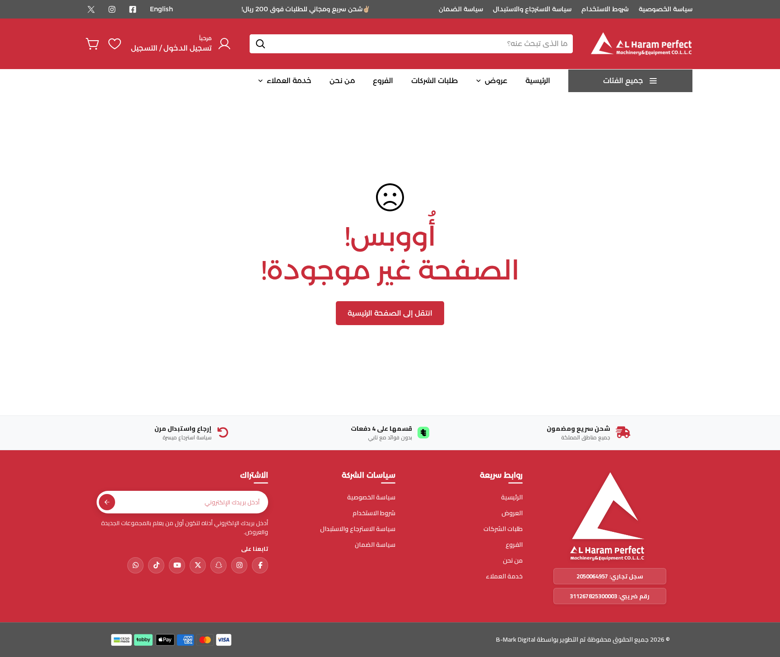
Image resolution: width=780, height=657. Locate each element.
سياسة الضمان (461, 9)
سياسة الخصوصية (665, 9)
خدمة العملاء (504, 576)
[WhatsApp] (135, 565)
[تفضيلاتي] (114, 43)
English (161, 9)
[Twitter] (91, 9)
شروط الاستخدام (605, 9)
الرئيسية (512, 497)
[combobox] (411, 43)
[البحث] (260, 43)
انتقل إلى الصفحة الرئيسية (390, 313)
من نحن (513, 560)
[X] (198, 565)
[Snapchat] (218, 565)
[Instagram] (112, 9)
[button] (93, 43)
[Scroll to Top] (17, 607)
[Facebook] (132, 9)
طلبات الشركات (503, 529)
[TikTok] (156, 565)
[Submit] (107, 502)
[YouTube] (177, 565)
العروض (512, 513)
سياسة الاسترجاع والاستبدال (532, 9)
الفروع (514, 545)
